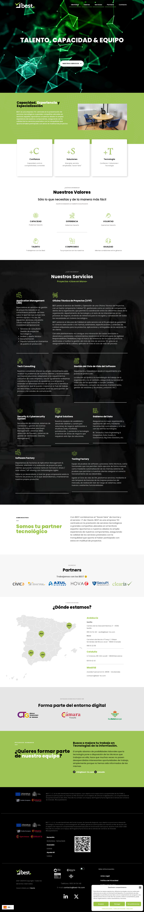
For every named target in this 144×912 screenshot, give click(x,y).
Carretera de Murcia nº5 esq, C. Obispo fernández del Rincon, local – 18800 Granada (104, 640)
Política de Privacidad (119, 908)
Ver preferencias (133, 904)
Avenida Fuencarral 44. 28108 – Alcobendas (103, 672)
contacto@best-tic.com (96, 676)
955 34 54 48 (92, 632)
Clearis (32, 888)
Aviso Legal (129, 908)
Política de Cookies (107, 908)
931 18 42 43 (91, 661)
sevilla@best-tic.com (107, 632)
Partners (110, 5)
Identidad (75, 5)
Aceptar (101, 904)
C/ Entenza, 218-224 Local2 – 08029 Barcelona (104, 656)
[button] (140, 887)
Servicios (98, 5)
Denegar (117, 904)
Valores (87, 5)
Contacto (123, 5)
